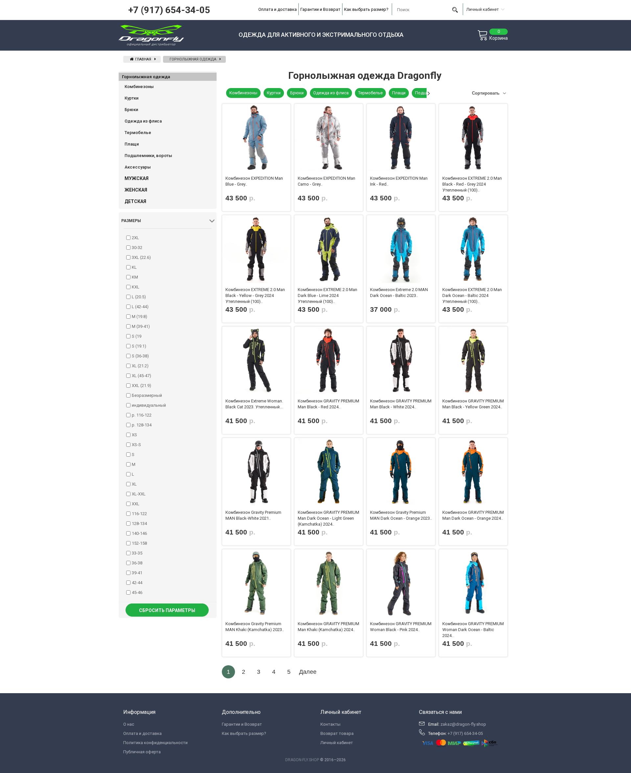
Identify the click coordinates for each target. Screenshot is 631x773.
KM (135, 277)
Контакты (330, 724)
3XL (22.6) (141, 257)
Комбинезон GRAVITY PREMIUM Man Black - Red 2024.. (328, 403)
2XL (135, 237)
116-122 (139, 513)
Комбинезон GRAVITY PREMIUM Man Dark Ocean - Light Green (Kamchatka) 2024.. (328, 518)
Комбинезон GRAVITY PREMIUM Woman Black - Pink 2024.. (401, 626)
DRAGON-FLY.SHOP (302, 760)
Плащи (132, 144)
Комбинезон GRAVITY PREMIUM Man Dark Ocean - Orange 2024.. (473, 515)
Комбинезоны (139, 86)
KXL (135, 286)
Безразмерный (147, 395)
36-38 (137, 562)
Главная (142, 59)
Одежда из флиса (143, 121)
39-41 (137, 572)
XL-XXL (139, 493)
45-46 (137, 592)
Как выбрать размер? (366, 9)
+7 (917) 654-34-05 (169, 10)
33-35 (137, 553)
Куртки (131, 98)
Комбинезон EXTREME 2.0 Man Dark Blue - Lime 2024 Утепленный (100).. (327, 295)
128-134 (139, 523)
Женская (136, 190)
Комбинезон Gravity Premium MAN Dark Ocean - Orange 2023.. (401, 515)
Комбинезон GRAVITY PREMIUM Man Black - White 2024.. (401, 403)
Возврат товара (337, 733)
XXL (135, 503)
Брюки (131, 109)
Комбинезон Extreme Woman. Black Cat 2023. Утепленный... (254, 403)
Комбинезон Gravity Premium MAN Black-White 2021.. (253, 515)
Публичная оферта (142, 751)
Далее (307, 672)
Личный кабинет (336, 742)
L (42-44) (140, 306)
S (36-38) (140, 355)
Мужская (137, 178)
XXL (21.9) (141, 385)
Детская (135, 201)
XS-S (136, 444)
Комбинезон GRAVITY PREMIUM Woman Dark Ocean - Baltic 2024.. (473, 629)
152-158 (139, 543)
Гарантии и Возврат (320, 9)
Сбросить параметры (167, 610)
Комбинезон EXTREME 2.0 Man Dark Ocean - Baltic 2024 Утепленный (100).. (472, 295)
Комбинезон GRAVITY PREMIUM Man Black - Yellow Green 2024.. (473, 403)
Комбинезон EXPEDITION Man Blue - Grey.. (254, 181)
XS (134, 434)
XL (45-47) (141, 375)
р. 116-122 (142, 415)
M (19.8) (139, 316)
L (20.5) (139, 296)
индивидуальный (149, 405)
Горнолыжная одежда (193, 59)
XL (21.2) (140, 365)
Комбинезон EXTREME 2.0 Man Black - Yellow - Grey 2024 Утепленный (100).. (255, 295)
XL (134, 484)
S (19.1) (139, 346)
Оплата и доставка (277, 9)
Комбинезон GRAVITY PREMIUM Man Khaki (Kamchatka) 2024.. (328, 626)
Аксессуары (138, 167)
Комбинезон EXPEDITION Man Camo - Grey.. (326, 181)
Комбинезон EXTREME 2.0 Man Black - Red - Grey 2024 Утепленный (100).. (472, 184)
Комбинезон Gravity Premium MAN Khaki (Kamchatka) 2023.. (254, 626)
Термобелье (138, 132)
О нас (128, 724)
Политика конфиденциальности (155, 742)
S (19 (136, 336)
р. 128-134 (142, 424)
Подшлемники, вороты (148, 155)
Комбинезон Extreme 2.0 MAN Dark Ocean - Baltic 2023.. (399, 292)
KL (134, 267)
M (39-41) (141, 326)
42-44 (137, 582)
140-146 (139, 533)
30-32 (137, 247)
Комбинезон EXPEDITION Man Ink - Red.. (399, 181)
